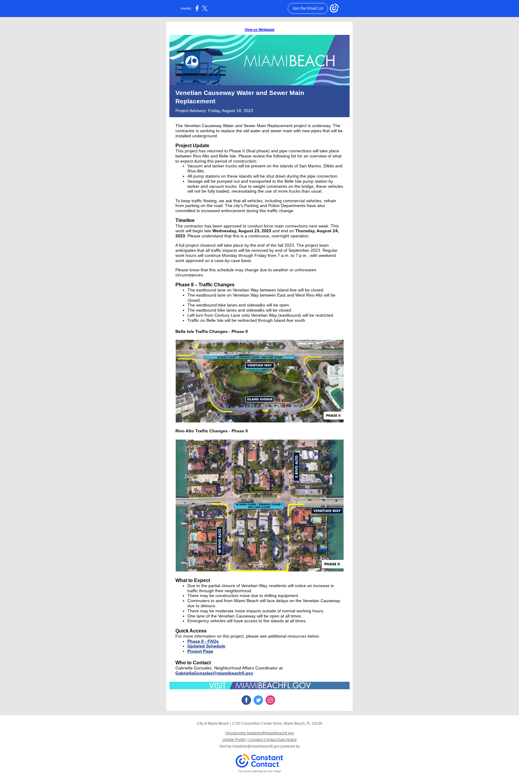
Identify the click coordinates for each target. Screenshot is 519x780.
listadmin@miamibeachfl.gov (256, 746)
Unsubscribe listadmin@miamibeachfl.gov (259, 733)
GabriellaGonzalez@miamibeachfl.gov (214, 673)
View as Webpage (259, 30)
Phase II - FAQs (203, 641)
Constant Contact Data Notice (272, 740)
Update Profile (234, 740)
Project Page (200, 651)
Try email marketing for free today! (259, 771)
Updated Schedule (206, 646)
